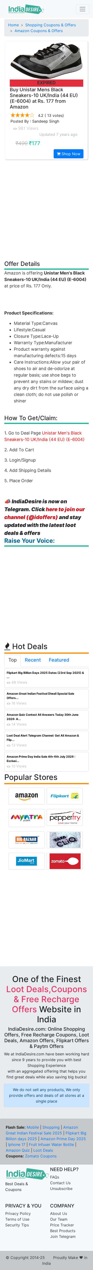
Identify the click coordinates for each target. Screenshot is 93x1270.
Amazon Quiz (18, 1150)
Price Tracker (62, 1225)
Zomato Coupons (41, 1156)
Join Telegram (63, 1236)
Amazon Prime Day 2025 (63, 1138)
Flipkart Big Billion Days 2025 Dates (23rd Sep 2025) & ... (45, 675)
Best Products (62, 1230)
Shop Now (70, 153)
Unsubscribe (61, 1188)
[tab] (12, 661)
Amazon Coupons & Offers (39, 30)
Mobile (33, 1127)
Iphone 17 (16, 1144)
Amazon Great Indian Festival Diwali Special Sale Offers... (40, 696)
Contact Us (60, 1182)
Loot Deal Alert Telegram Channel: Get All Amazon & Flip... (43, 738)
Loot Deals (43, 1150)
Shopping (51, 1127)
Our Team (58, 1219)
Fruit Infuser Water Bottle (51, 1144)
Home (13, 25)
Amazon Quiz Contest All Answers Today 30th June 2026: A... (42, 717)
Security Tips (17, 1225)
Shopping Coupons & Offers (50, 25)
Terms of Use (17, 1219)
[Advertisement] (46, 209)
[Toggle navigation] (82, 9)
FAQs (54, 1177)
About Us (58, 1213)
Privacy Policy (18, 1213)
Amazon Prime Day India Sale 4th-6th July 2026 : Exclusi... (41, 759)
